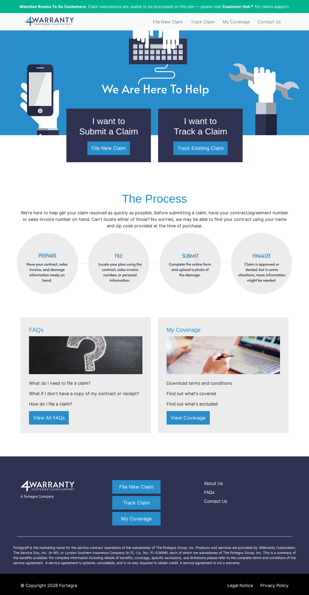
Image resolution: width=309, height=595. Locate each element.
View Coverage (188, 418)
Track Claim (203, 21)
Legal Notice (240, 585)
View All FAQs (49, 418)
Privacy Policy (274, 585)
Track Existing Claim (200, 148)
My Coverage (236, 21)
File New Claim (168, 21)
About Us (213, 483)
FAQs (209, 492)
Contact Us (269, 21)
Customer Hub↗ (238, 6)
